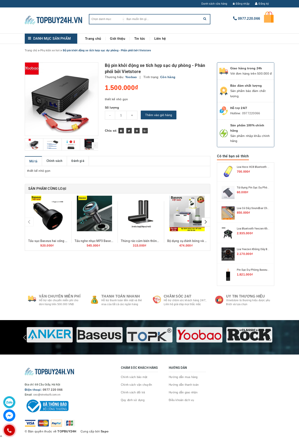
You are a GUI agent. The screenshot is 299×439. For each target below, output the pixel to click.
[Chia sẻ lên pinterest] (137, 130)
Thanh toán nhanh (120, 296)
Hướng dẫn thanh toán (184, 384)
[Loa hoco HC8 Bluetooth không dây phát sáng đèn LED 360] (228, 171)
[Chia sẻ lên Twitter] (129, 130)
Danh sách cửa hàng (214, 3)
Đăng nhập (243, 3)
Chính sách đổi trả (133, 392)
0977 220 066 (53, 389)
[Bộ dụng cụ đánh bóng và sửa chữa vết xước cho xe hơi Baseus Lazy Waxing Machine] (187, 213)
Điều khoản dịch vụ (181, 400)
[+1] (145, 130)
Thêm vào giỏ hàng (158, 115)
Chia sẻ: (111, 130)
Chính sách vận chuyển (136, 384)
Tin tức (139, 38)
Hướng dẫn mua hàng (183, 377)
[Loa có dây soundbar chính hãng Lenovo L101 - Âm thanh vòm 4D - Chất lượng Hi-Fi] (228, 212)
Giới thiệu (117, 38)
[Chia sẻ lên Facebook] (121, 130)
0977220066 (251, 113)
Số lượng (112, 107)
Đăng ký (264, 3)
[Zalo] (9, 402)
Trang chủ (93, 38)
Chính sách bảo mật (134, 377)
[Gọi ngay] (9, 430)
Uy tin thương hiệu (245, 296)
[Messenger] (9, 415)
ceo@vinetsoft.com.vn (46, 394)
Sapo (105, 431)
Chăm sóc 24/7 (177, 296)
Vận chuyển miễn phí (59, 296)
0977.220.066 (249, 18)
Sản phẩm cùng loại (47, 188)
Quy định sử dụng (132, 400)
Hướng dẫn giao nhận (183, 392)
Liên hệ (160, 38)
